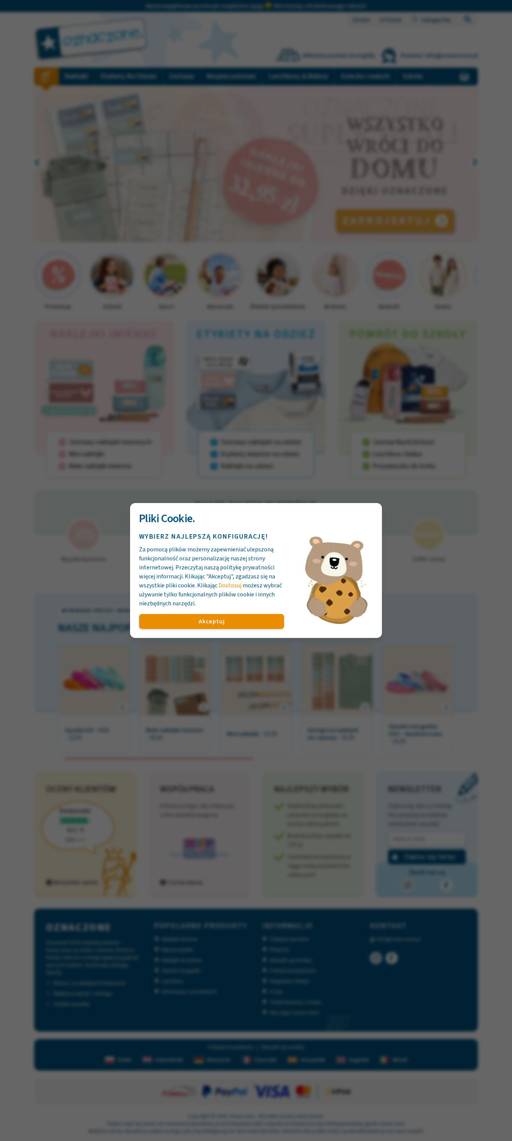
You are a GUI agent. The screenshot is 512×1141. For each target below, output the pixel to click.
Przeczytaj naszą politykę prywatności (224, 567)
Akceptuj (212, 621)
